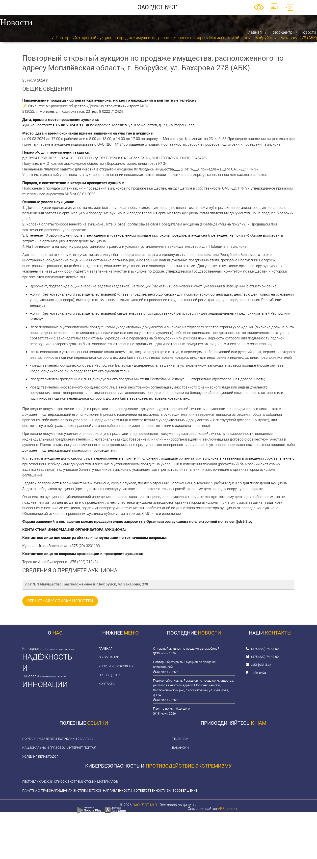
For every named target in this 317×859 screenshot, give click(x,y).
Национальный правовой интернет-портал (59, 747)
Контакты (107, 684)
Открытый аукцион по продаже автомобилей (186, 648)
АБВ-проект (227, 808)
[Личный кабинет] (290, 9)
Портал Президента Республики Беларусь (57, 739)
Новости (308, 32)
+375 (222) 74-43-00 (265, 649)
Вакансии (180, 747)
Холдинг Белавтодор (40, 756)
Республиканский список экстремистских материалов (70, 781)
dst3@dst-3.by (261, 664)
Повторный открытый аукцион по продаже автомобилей (184, 664)
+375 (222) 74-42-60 (265, 657)
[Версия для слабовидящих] (259, 9)
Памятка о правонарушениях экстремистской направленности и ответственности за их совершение (109, 790)
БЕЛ (274, 7)
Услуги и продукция (116, 666)
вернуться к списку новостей (60, 601)
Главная (254, 32)
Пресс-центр (281, 32)
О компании (109, 657)
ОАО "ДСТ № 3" (145, 805)
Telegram (180, 739)
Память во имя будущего (171, 708)
